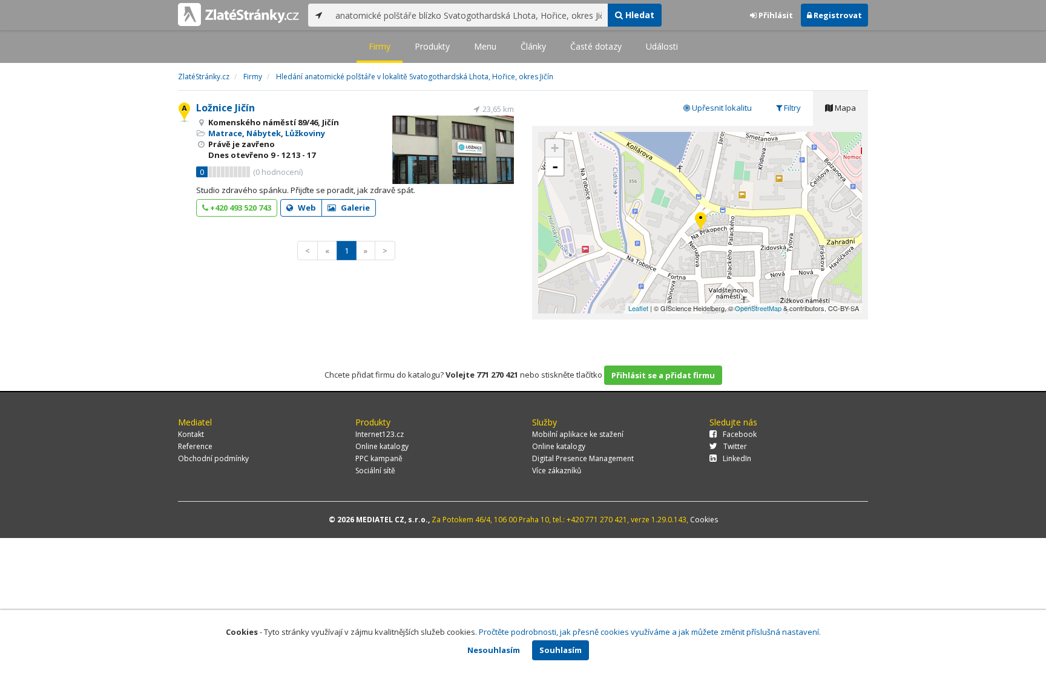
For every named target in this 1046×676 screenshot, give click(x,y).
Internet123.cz (379, 434)
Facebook (740, 434)
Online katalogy (382, 446)
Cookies (704, 519)
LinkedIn (737, 458)
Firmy (379, 46)
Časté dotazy (596, 46)
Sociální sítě (375, 470)
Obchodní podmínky (213, 458)
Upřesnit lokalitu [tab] (721, 107)
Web (306, 207)
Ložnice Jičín (225, 107)
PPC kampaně (379, 458)
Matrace (225, 133)
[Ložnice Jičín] (700, 222)
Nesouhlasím (493, 650)
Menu (485, 46)
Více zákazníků (556, 470)
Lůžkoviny (305, 133)
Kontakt (191, 434)
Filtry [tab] (791, 107)
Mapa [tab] (844, 107)
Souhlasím (560, 650)
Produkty (432, 46)
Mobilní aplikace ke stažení (577, 434)
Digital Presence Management (583, 458)
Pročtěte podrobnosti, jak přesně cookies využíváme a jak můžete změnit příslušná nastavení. (650, 631)
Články (533, 46)
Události (662, 46)
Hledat (638, 15)
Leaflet (638, 308)
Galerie (354, 207)
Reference (195, 446)
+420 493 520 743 (239, 207)
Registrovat (837, 15)
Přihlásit (775, 15)
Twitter (735, 446)
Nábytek (263, 133)
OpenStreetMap (758, 308)
